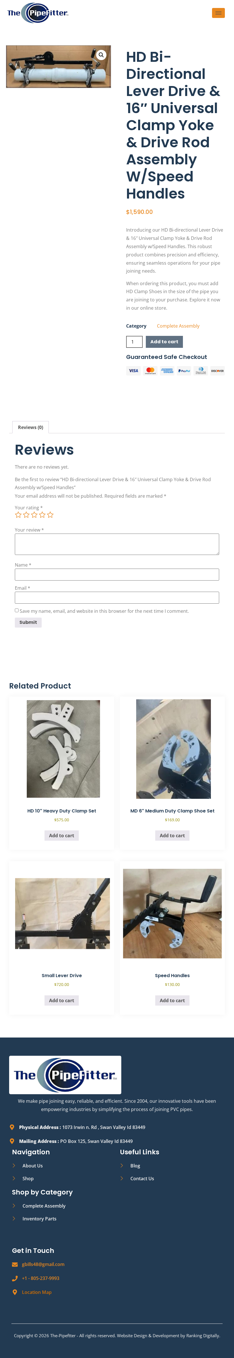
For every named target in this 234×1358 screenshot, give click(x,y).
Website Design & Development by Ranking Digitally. (168, 1335)
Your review (29, 530)
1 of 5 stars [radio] (18, 514)
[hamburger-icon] (218, 13)
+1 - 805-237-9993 (40, 1278)
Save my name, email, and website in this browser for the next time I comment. (104, 611)
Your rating (29, 507)
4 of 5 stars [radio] (42, 514)
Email (22, 588)
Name (23, 565)
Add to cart (164, 341)
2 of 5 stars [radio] (26, 514)
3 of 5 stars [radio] (34, 514)
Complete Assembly (178, 326)
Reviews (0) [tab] (30, 427)
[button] (101, 55)
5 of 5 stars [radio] (50, 514)
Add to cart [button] (61, 835)
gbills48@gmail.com (43, 1264)
